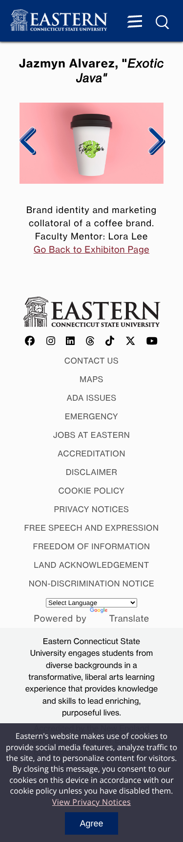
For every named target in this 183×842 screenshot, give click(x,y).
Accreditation (91, 453)
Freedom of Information (91, 546)
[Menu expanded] (134, 22)
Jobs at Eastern (91, 435)
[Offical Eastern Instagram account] (51, 341)
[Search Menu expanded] (163, 22)
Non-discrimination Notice (92, 583)
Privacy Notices (91, 509)
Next (155, 141)
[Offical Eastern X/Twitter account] (131, 341)
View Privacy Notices (91, 802)
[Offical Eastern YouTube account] (152, 341)
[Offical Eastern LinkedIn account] (70, 341)
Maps (91, 379)
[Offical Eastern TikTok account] (110, 341)
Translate (129, 618)
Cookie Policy (91, 491)
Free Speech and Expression (91, 528)
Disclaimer (92, 472)
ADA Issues (91, 398)
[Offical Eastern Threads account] (90, 341)
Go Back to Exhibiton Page (91, 249)
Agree (91, 823)
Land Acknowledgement (91, 565)
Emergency (92, 416)
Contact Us (91, 361)
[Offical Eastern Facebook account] (30, 341)
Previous (28, 141)
